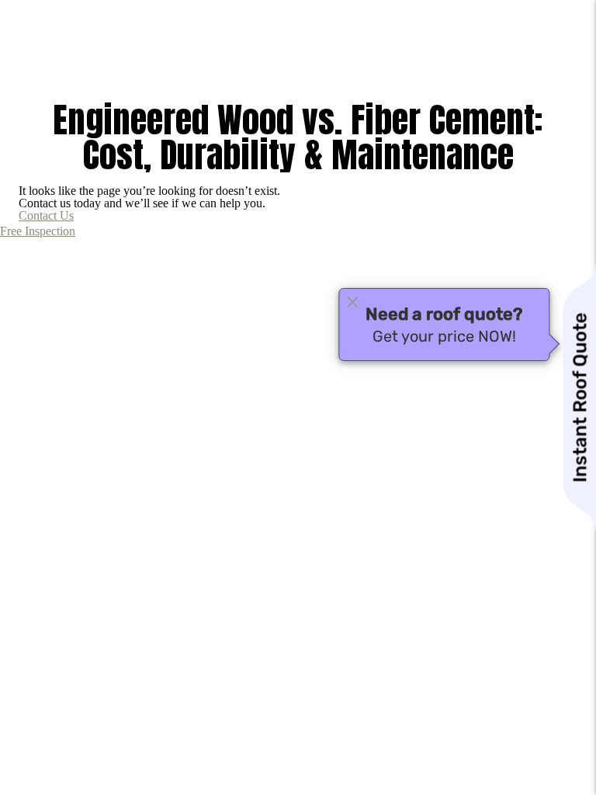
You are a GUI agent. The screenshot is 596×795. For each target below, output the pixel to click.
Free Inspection (37, 231)
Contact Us (46, 215)
